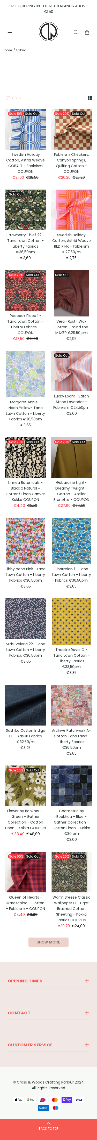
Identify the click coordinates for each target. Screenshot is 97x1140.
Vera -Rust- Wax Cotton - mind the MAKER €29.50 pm (71, 327)
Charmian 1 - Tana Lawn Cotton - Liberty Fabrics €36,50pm (71, 574)
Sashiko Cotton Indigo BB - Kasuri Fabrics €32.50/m (25, 736)
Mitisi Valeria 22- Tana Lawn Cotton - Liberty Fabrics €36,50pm (25, 649)
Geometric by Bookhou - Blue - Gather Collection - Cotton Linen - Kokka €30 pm (71, 822)
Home (7, 50)
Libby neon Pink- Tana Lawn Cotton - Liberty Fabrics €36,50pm (26, 574)
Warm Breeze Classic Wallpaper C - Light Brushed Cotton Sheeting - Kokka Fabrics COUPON (72, 909)
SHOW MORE (48, 942)
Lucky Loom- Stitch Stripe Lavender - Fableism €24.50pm (71, 402)
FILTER (16, 98)
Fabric (21, 50)
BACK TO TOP (48, 1128)
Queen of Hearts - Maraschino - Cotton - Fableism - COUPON (25, 903)
